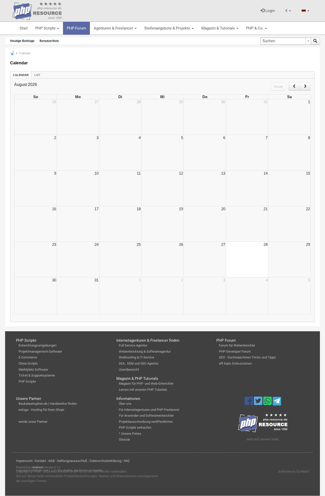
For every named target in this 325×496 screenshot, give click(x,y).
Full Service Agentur (133, 345)
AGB (51, 461)
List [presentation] (37, 75)
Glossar (124, 439)
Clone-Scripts (28, 363)
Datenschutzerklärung (105, 461)
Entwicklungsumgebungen (38, 345)
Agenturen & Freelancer (114, 28)
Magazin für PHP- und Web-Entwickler (146, 383)
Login (269, 10)
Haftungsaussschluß (72, 461)
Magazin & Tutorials (218, 28)
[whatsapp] (268, 403)
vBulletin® (37, 467)
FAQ (126, 461)
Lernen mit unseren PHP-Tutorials (143, 390)
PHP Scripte (46, 28)
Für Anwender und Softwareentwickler (146, 415)
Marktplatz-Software (33, 369)
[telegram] (277, 402)
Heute (278, 86)
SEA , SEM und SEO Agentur (138, 363)
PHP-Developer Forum (235, 351)
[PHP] (37, 10)
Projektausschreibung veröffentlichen (146, 422)
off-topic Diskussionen (235, 363)
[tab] (20, 74)
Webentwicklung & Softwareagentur (145, 351)
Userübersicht (129, 369)
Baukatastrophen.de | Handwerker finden (48, 403)
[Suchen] (315, 41)
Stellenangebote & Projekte (167, 28)
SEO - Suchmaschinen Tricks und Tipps (247, 357)
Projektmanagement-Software (40, 351)
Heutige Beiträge (22, 41)
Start (24, 28)
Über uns (125, 403)
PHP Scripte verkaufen (135, 427)
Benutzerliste (49, 41)
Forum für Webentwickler (237, 345)
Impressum (24, 461)
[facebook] (249, 403)
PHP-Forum (76, 28)
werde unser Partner (33, 422)
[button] (288, 11)
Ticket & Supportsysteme (37, 375)
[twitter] (258, 403)
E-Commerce (28, 357)
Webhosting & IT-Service (136, 357)
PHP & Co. (255, 28)
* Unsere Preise (130, 433)
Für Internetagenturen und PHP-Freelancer (149, 410)
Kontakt (40, 461)
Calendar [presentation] (21, 75)
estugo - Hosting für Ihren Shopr (41, 410)
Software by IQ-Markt (293, 471)
